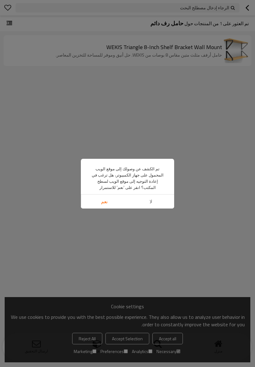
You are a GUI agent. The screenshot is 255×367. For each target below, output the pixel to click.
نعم (104, 201)
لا (151, 201)
